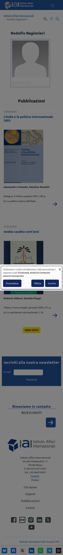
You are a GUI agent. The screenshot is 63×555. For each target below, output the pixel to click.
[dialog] (31, 277)
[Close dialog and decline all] (59, 268)
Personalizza (12, 283)
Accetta (52, 283)
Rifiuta (37, 283)
